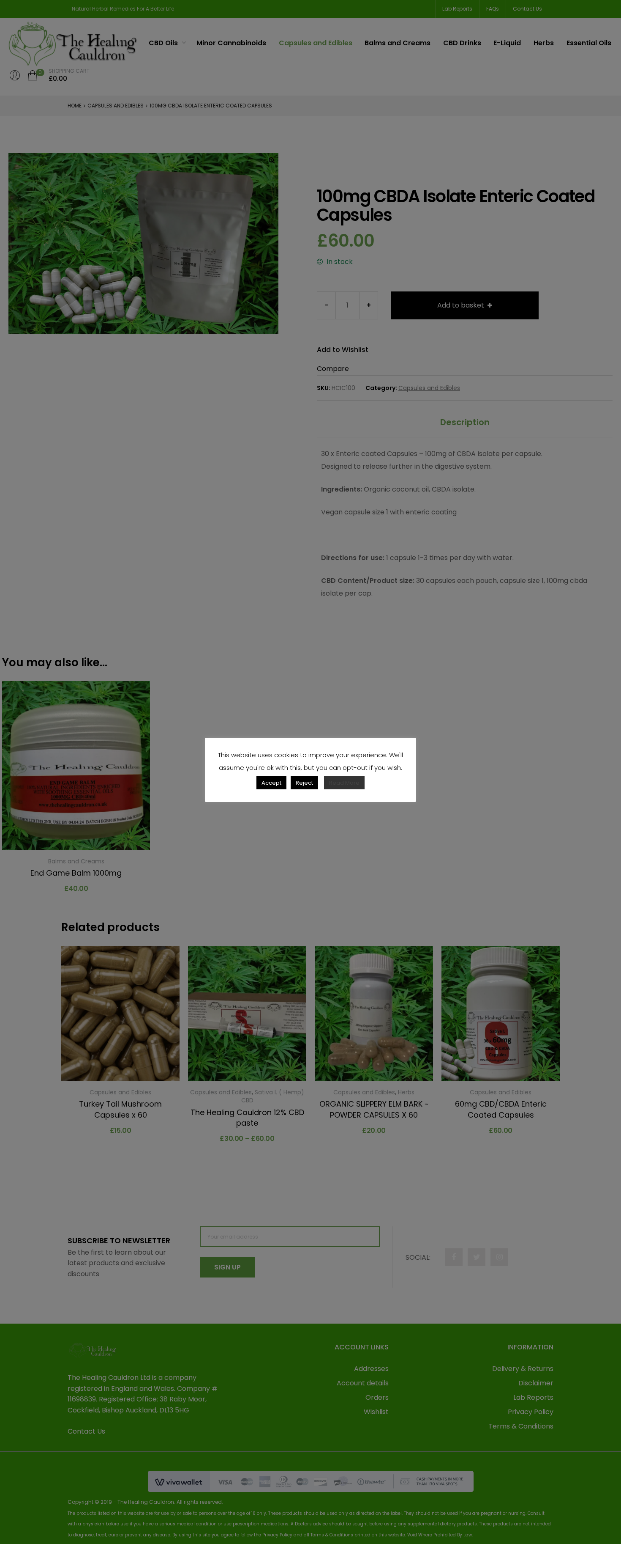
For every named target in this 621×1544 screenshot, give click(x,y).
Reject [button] (304, 783)
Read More (344, 783)
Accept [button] (271, 783)
